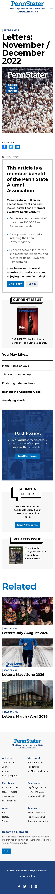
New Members (9, 792)
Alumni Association (37, 812)
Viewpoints (34, 758)
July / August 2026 (37, 787)
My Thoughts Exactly (38, 771)
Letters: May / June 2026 (23, 675)
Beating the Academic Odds (21, 391)
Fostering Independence (18, 383)
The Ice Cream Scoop (16, 374)
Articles (7, 758)
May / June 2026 (36, 792)
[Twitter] (25, 886)
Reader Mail (12, 30)
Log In (32, 283)
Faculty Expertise (10, 775)
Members (8, 783)
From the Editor (35, 762)
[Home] (27, 5)
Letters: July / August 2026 (25, 633)
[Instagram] (30, 886)
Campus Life (8, 762)
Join (6, 851)
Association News (10, 787)
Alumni (5, 771)
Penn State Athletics (38, 821)
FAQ (4, 812)
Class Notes (8, 796)
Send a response (27, 525)
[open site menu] (51, 7)
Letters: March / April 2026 (25, 716)
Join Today (15, 283)
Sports (5, 767)
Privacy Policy (27, 876)
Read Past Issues (28, 456)
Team (5, 821)
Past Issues (34, 783)
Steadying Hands (13, 400)
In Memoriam (9, 800)
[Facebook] (19, 886)
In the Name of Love (15, 365)
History (5, 817)
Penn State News (36, 817)
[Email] (36, 886)
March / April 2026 (36, 796)
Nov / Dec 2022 (10, 157)
